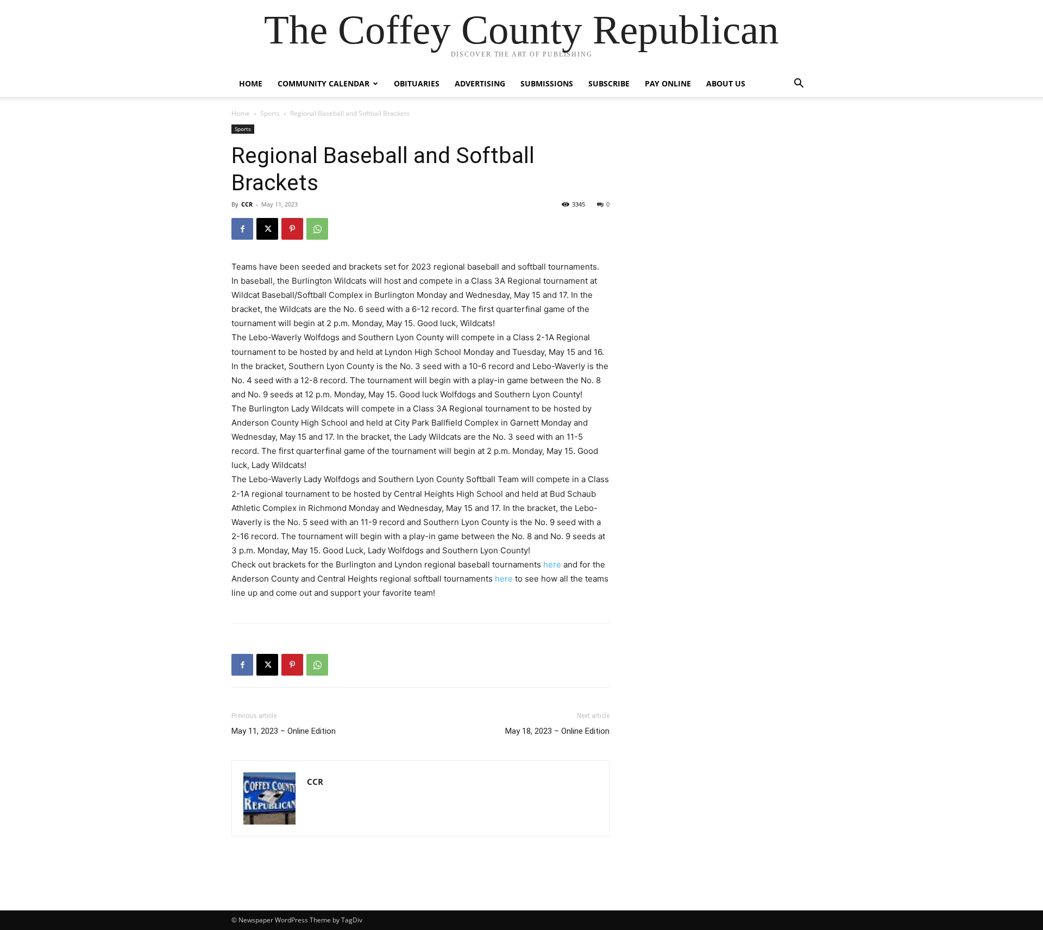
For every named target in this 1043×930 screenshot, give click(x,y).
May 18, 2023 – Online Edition (557, 731)
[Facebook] (242, 229)
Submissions (546, 83)
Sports (270, 113)
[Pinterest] (292, 229)
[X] (267, 229)
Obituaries (416, 83)
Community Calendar (323, 83)
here (552, 564)
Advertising (480, 83)
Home (250, 83)
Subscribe (609, 83)
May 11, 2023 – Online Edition (283, 731)
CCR (247, 204)
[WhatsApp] (317, 229)
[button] (799, 84)
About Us (725, 83)
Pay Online (668, 83)
